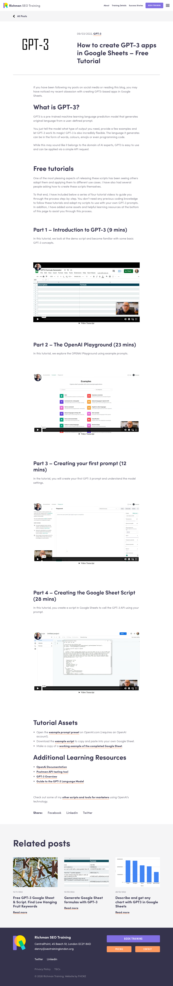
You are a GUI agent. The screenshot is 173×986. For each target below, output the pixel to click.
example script (64, 741)
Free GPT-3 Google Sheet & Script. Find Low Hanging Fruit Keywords (35, 901)
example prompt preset (64, 732)
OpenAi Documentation (51, 767)
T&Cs (57, 969)
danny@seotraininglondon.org (54, 949)
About (106, 5)
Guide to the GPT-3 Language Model (60, 781)
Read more (20, 912)
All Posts (22, 16)
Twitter (87, 812)
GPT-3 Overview (46, 776)
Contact (147, 949)
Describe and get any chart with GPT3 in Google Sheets (136, 901)
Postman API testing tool (52, 772)
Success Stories (136, 5)
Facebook (54, 812)
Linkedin (72, 812)
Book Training (154, 5)
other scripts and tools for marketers (85, 797)
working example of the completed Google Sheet (90, 746)
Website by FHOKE (75, 976)
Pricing (119, 949)
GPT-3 (97, 34)
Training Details (119, 5)
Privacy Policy (43, 969)
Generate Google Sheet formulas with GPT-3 (83, 899)
